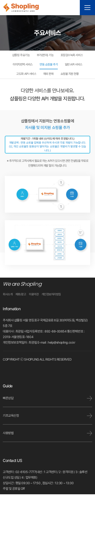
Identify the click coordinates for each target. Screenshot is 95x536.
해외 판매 (48, 74)
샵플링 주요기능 (21, 55)
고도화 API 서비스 (26, 74)
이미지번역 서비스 (23, 64)
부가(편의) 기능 (45, 55)
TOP (84, 503)
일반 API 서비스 (73, 64)
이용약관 (34, 294)
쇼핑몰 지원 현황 (70, 74)
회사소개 (7, 294)
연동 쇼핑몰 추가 (49, 64)
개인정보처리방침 (51, 294)
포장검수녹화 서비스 (72, 55)
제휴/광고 (20, 294)
